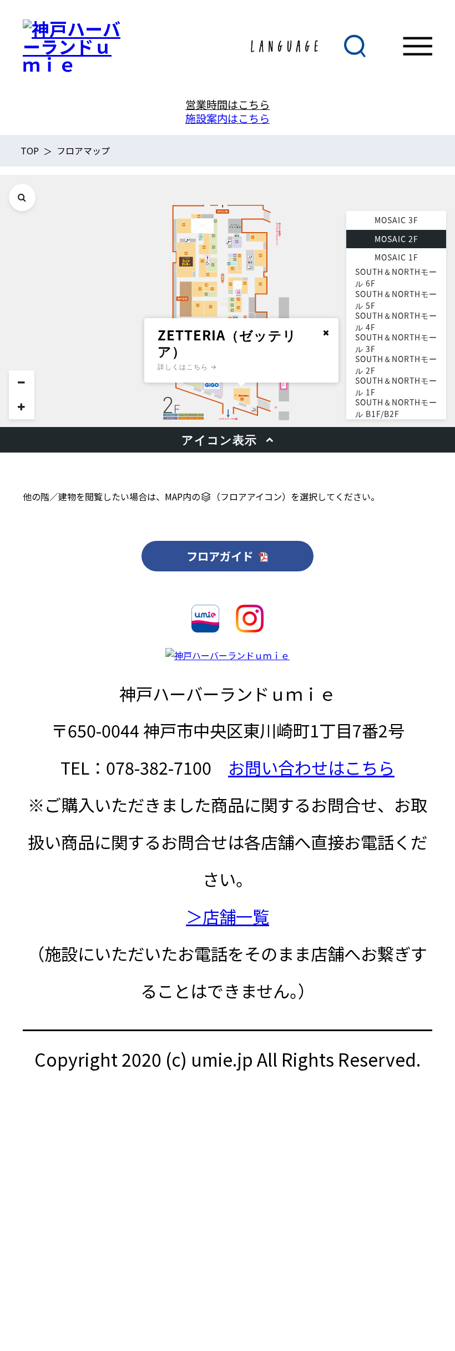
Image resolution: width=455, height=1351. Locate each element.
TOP (30, 150)
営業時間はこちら (227, 104)
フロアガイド (221, 556)
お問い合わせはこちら (311, 767)
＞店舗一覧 (227, 916)
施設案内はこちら (227, 118)
